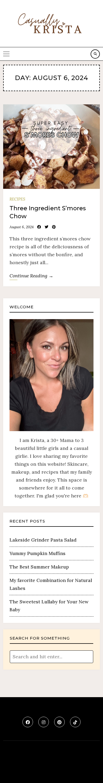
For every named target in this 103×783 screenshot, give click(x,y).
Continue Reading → (31, 276)
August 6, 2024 (22, 227)
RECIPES (17, 199)
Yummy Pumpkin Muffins (37, 553)
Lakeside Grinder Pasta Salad (43, 540)
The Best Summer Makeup (39, 567)
